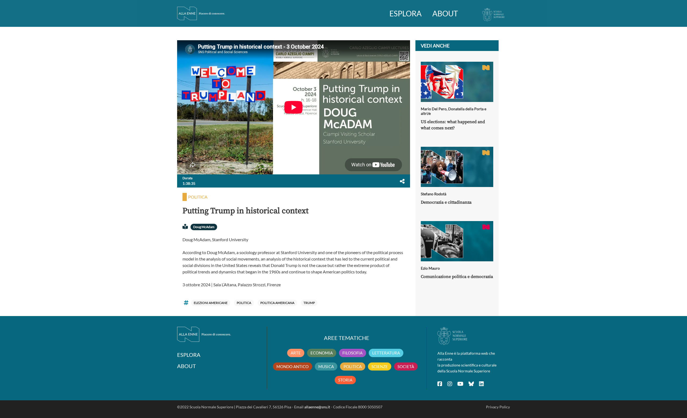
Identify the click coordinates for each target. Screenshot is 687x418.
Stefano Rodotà (433, 194)
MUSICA (326, 366)
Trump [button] (309, 303)
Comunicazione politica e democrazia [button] (457, 276)
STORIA (345, 379)
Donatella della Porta (466, 109)
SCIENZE (379, 366)
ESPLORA (405, 13)
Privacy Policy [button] (498, 407)
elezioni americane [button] (211, 303)
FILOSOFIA (352, 352)
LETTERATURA (386, 352)
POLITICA (353, 366)
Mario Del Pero (434, 109)
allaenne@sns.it (317, 407)
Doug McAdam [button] (203, 227)
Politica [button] (197, 196)
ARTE (296, 352)
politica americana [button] (277, 303)
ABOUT (445, 13)
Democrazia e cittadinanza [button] (446, 202)
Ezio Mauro (430, 268)
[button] (402, 181)
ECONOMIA (321, 352)
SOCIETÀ (405, 366)
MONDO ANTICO (292, 366)
